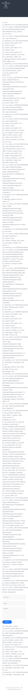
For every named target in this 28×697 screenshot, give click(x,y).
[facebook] (3, 9)
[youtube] (5, 9)
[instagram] (8, 9)
